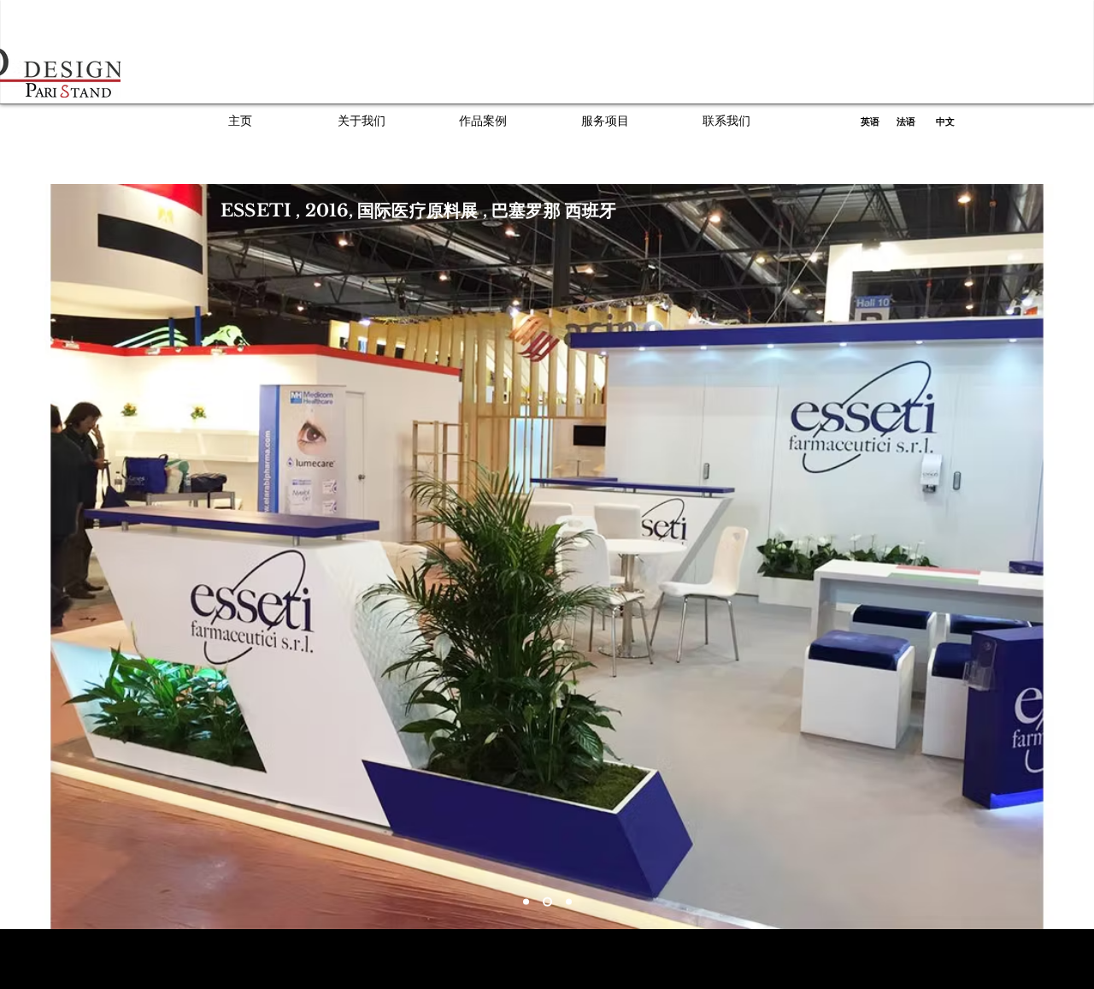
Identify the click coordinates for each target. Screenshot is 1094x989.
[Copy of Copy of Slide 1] (567, 902)
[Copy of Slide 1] (546, 902)
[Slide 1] (526, 902)
